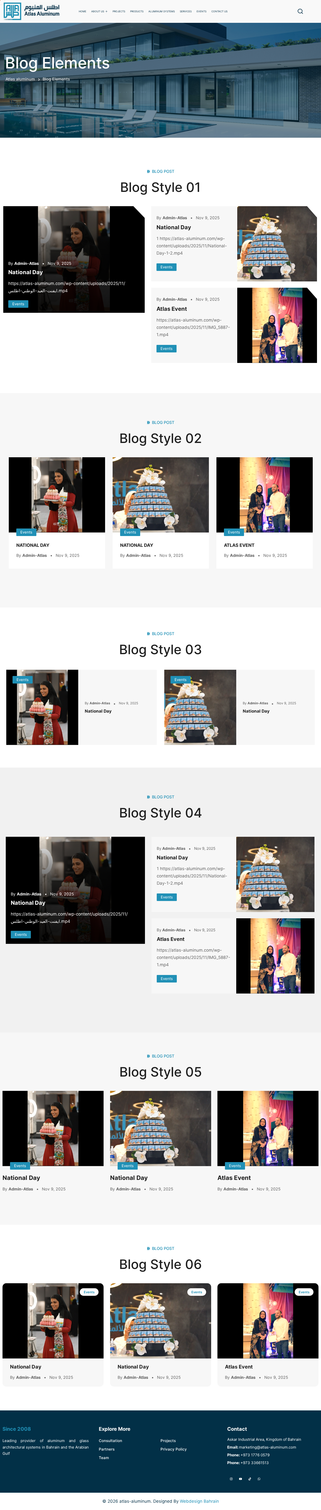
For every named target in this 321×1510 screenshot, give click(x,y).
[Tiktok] (250, 1479)
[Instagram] (231, 1479)
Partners (107, 1449)
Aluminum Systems (161, 11)
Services (186, 11)
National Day (25, 272)
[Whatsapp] (259, 1479)
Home (82, 11)
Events (18, 303)
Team (104, 1457)
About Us (97, 11)
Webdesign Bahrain (199, 1501)
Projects (119, 11)
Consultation (110, 1440)
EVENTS (201, 11)
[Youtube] (240, 1479)
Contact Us (219, 11)
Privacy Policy (173, 1449)
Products (136, 11)
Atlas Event (171, 309)
